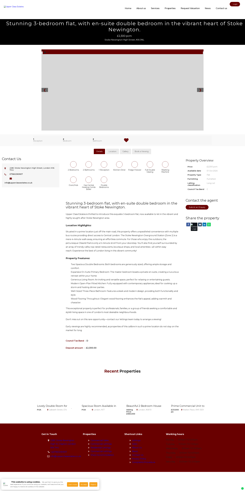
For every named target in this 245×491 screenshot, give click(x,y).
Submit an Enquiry (197, 207)
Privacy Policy (139, 459)
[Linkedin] (204, 224)
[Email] (200, 224)
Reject (93, 484)
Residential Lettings (101, 447)
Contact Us (137, 455)
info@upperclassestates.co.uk (18, 183)
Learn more (72, 484)
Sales (134, 444)
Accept (84, 484)
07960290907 (16, 174)
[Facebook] (188, 224)
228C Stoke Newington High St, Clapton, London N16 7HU (63, 444)
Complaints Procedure (143, 462)
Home (128, 8)
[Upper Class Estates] (14, 7)
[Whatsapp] (209, 224)
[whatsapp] (239, 9)
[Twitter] (194, 227)
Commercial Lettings (101, 444)
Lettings (136, 440)
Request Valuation (190, 8)
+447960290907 (58, 452)
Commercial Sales (100, 440)
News (208, 8)
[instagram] (235, 9)
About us (141, 8)
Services (155, 8)
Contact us (221, 8)
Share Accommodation (102, 455)
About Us (137, 447)
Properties (170, 8)
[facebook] (232, 9)
